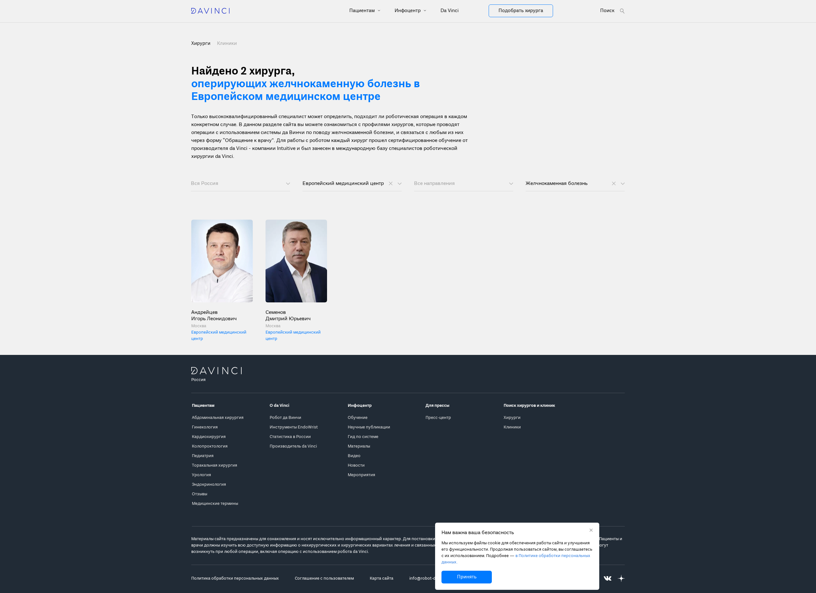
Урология (201, 475)
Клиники (227, 43)
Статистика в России (290, 437)
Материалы (359, 446)
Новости (356, 465)
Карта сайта (381, 578)
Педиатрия (203, 456)
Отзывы (199, 494)
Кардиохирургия (209, 437)
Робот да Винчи (285, 417)
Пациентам (362, 11)
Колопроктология (210, 446)
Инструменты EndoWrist (294, 427)
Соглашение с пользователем (324, 578)
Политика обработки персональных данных (235, 578)
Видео (354, 456)
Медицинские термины (215, 503)
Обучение (358, 417)
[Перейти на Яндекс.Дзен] (621, 578)
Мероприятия (361, 475)
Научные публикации (369, 427)
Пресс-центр (438, 417)
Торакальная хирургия (214, 465)
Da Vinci (450, 10)
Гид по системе (363, 437)
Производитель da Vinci (293, 446)
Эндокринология (209, 484)
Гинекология (205, 427)
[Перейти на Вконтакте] (607, 578)
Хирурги (512, 417)
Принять (467, 577)
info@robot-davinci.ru (430, 578)
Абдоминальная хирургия (218, 417)
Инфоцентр (408, 11)
